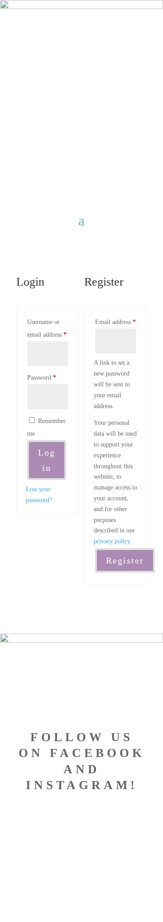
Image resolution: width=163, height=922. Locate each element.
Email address (115, 322)
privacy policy (112, 541)
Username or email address (47, 328)
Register (125, 560)
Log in (46, 460)
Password (41, 377)
